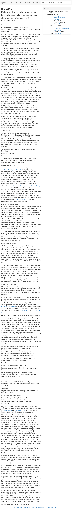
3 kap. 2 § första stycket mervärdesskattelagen (27, 186)
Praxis (44, 2)
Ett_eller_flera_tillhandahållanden (62, 28)
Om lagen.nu (18, 507)
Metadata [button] (46, 8)
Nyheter (59, 2)
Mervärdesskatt (58, 30)
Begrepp (51, 2)
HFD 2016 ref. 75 (20, 410)
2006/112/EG (58, 24)
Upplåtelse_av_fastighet (59, 31)
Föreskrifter (36, 2)
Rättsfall (18, 2)
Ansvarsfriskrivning (28, 507)
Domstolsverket (58, 33)
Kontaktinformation (40, 507)
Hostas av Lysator (52, 507)
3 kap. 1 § (56, 16)
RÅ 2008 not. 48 (24, 310)
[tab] (57, 8)
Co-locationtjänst (58, 25)
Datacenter (56, 27)
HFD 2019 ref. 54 (22, 199)
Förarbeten (27, 2)
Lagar (11, 2)
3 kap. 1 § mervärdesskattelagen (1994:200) (17, 169)
